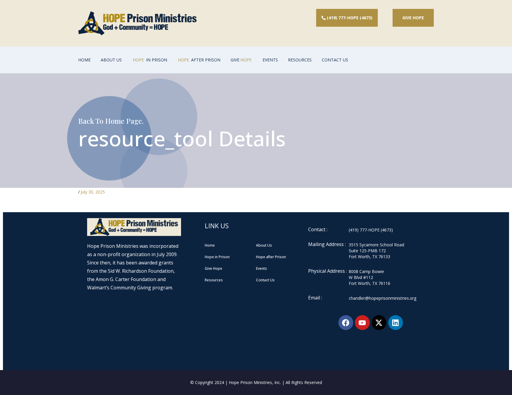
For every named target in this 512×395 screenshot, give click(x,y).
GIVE (241, 60)
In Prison (150, 60)
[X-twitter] (379, 322)
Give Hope (413, 17)
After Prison (199, 60)
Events (270, 60)
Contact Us (335, 60)
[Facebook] (345, 322)
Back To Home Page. (110, 121)
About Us (111, 60)
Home (84, 60)
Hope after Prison (271, 256)
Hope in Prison (217, 256)
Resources (300, 60)
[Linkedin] (395, 322)
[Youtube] (362, 322)
